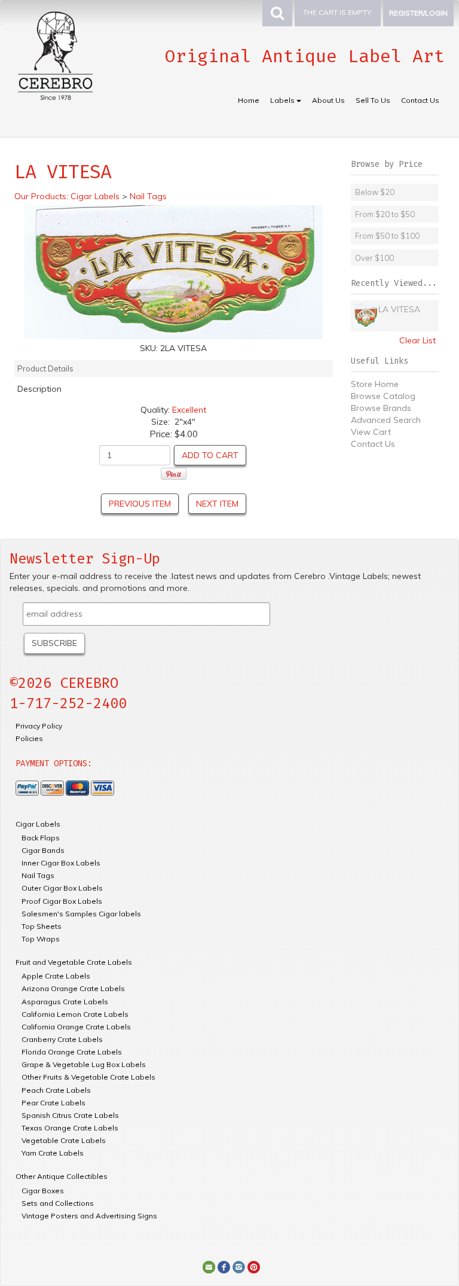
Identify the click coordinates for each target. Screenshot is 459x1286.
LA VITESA (399, 309)
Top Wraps (41, 938)
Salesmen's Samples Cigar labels (81, 913)
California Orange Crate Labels (76, 1026)
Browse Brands (381, 408)
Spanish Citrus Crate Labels (70, 1115)
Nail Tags (38, 875)
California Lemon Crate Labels (75, 1014)
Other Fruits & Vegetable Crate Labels (88, 1076)
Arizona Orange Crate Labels (73, 988)
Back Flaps (41, 837)
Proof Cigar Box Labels (62, 901)
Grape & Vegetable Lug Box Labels (84, 1064)
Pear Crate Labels (53, 1102)
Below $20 (374, 192)
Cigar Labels (38, 823)
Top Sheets (42, 926)
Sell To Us (373, 100)
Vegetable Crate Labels (64, 1140)
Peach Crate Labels (56, 1090)
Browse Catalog (383, 396)
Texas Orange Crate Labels (70, 1127)
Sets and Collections (58, 1203)
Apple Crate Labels (56, 975)
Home (248, 100)
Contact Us (420, 100)
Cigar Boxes (43, 1190)
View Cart (371, 431)
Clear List (417, 340)
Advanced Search (386, 420)
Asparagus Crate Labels (65, 1001)
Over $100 (374, 258)
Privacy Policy (39, 725)
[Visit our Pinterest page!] (253, 1266)
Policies (29, 738)
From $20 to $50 (385, 214)
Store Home (375, 384)
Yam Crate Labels (53, 1152)
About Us (328, 100)
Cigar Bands (43, 850)
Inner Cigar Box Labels (61, 862)
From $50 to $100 (387, 235)
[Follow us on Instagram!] (238, 1266)
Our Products (40, 196)
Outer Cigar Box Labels (62, 887)
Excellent (189, 409)
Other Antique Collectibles (62, 1176)
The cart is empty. (337, 12)
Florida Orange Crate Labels (72, 1051)
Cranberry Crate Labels (62, 1039)
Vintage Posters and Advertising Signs (89, 1215)
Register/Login (418, 12)
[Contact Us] (209, 1266)
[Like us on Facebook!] (224, 1266)
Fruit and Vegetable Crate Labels (74, 962)
